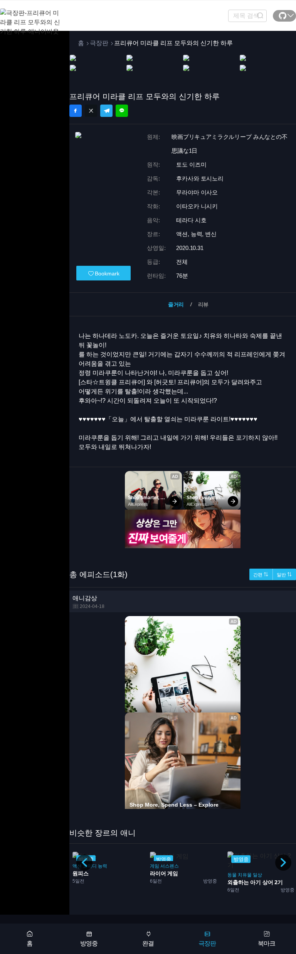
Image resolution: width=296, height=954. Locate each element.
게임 (154, 866)
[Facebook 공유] (75, 111)
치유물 (245, 875)
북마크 (266, 943)
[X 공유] (91, 111)
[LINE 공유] (122, 111)
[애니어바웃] (31, 17)
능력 (102, 866)
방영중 (89, 943)
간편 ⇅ (260, 574)
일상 (257, 875)
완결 (148, 943)
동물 (232, 875)
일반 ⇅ (284, 574)
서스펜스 (169, 866)
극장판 (99, 43)
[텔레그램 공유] (106, 111)
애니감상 (88, 602)
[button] (283, 862)
